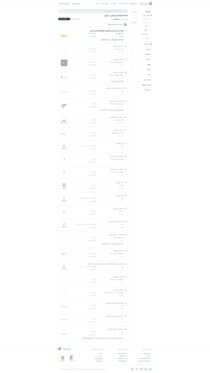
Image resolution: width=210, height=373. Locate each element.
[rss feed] (150, 369)
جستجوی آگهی (133, 3)
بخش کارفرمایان (76, 4)
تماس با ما (99, 356)
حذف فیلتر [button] (134, 23)
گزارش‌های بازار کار (122, 361)
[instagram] (132, 369)
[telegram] (141, 369)
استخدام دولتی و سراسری (144, 361)
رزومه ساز (113, 3)
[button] (141, 26)
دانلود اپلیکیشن (98, 358)
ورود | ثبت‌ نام (63, 3)
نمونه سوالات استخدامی (144, 358)
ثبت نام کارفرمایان (122, 358)
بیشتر (97, 3)
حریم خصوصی (98, 361)
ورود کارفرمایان (122, 356)
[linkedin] (145, 369)
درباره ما (100, 353)
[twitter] (136, 369)
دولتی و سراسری (123, 3)
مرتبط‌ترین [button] (116, 19)
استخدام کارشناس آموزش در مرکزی (116, 15)
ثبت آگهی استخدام (63, 19)
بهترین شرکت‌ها (104, 3)
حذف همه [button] (134, 12)
